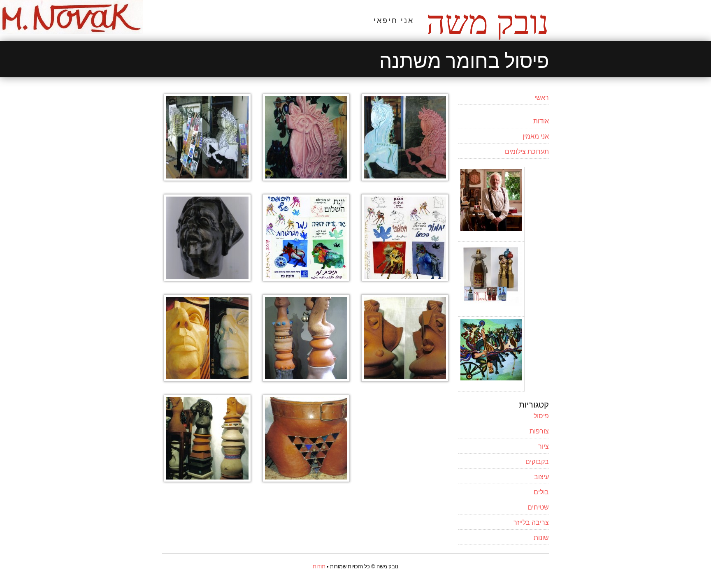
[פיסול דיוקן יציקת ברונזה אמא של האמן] (207, 278)
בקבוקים (537, 461)
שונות (541, 537)
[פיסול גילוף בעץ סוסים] (306, 178)
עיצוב (541, 476)
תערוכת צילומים (527, 150)
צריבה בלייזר (531, 521)
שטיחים (538, 506)
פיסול (541, 415)
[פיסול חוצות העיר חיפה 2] (404, 278)
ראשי (541, 97)
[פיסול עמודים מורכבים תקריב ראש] (404, 378)
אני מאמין (536, 135)
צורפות (539, 430)
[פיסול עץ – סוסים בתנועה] (207, 178)
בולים (541, 491)
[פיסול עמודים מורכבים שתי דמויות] (306, 378)
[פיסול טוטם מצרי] (207, 378)
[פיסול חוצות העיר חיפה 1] (306, 278)
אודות (541, 120)
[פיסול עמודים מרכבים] (207, 479)
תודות (319, 566)
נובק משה (487, 22)
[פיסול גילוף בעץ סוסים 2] (404, 178)
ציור (543, 445)
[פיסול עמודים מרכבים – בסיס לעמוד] (306, 479)
